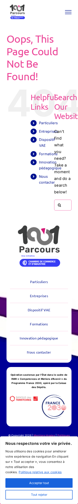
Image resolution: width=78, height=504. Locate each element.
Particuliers (48, 123)
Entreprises (48, 131)
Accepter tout (39, 483)
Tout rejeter (39, 494)
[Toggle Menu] (68, 12)
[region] (39, 470)
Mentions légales (44, 435)
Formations (48, 154)
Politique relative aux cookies (40, 472)
